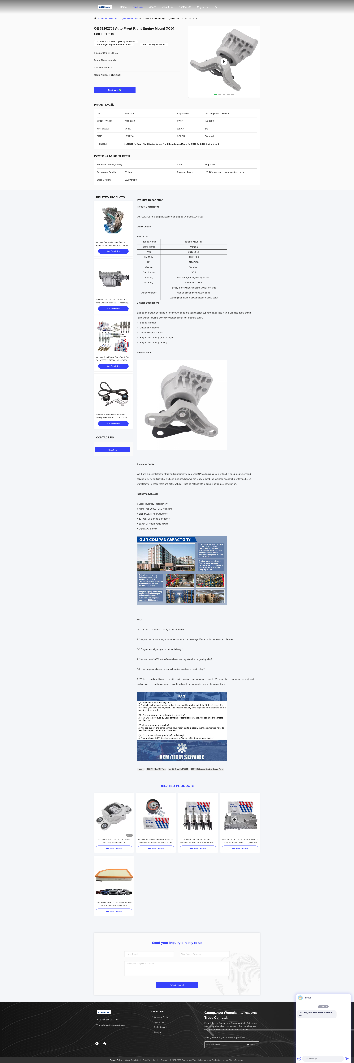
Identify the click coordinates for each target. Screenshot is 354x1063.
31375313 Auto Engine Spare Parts (207, 769)
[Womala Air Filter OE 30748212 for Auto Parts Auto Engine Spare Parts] (114, 878)
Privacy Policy (116, 1060)
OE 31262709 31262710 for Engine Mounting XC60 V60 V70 (114, 840)
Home (123, 7)
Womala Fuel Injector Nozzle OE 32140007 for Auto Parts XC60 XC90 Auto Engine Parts (198, 841)
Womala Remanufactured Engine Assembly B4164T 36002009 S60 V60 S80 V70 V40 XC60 (112, 245)
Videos (152, 7)
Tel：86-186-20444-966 (109, 1020)
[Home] (105, 7)
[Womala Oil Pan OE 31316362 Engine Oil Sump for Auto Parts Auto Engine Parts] (240, 815)
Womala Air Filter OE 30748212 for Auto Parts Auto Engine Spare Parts (114, 903)
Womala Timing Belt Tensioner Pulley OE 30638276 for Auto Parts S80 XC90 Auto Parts (156, 841)
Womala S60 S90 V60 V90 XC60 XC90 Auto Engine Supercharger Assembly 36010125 (113, 303)
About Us (167, 7)
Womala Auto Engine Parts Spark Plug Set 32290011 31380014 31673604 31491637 (113, 360)
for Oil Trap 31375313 (178, 769)
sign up (252, 1045)
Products (138, 7)
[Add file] (299, 1059)
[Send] (347, 1059)
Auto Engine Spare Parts (126, 18)
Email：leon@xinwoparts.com (111, 1025)
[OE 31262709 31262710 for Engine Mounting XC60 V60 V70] (114, 815)
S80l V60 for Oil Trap (156, 769)
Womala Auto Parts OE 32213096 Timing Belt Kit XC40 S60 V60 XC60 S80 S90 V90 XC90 (111, 418)
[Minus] (347, 997)
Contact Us (185, 7)
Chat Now (113, 90)
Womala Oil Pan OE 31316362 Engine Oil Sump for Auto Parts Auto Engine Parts (240, 840)
